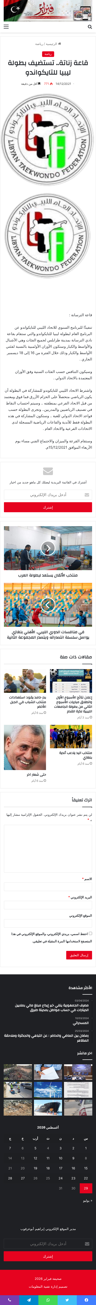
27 (23, 1178)
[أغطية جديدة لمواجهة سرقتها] (18, 1090)
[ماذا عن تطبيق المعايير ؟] (78, 1090)
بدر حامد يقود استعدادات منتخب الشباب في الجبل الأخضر (27, 702)
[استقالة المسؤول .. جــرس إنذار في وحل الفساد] (48, 1072)
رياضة (39, 44)
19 (35, 1168)
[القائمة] (6, 26)
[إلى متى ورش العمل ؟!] (48, 1090)
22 (86, 1178)
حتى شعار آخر (36, 775)
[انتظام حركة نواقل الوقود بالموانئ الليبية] (48, 1108)
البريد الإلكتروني (80, 897)
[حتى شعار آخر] (25, 747)
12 (35, 1158)
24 (61, 1178)
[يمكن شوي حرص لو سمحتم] (78, 1108)
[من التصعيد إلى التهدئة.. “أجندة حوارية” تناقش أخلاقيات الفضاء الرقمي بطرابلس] (78, 1072)
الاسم (87, 879)
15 (86, 1168)
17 (60, 1168)
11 (48, 1158)
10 (60, 1158)
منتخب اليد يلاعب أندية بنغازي (75, 755)
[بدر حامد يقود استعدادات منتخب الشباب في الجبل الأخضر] (25, 681)
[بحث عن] (89, 26)
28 (10, 1178)
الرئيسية (52, 44)
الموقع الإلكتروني (80, 915)
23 (73, 1178)
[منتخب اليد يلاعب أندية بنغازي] (71, 736)
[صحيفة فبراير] (48, 11)
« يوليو (87, 1200)
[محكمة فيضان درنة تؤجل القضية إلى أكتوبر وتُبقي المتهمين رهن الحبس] (18, 1108)
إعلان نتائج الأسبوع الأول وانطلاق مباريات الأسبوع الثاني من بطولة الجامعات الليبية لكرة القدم (73, 704)
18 (48, 1168)
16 (73, 1168)
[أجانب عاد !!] (18, 1072)
